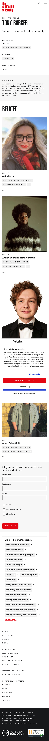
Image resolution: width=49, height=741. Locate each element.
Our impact (7, 657)
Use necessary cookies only (24, 393)
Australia (8, 58)
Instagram (7, 692)
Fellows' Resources (12, 661)
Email (4, 493)
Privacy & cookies (11, 675)
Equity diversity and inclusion (21, 615)
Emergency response (17, 600)
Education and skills (16, 595)
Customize (23, 387)
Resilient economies (13, 266)
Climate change (14, 565)
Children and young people (17, 451)
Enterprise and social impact (20, 605)
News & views (8, 649)
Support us (8, 635)
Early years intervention (18, 585)
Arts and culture (14, 550)
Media (5, 643)
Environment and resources (17, 180)
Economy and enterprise (15, 262)
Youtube (6, 700)
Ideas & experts (10, 653)
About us (6, 631)
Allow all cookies (24, 380)
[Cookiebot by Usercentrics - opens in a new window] (13, 341)
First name (6, 475)
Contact (6, 639)
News (8, 504)
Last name (6, 484)
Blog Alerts (10, 514)
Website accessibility (13, 671)
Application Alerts (13, 509)
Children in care (14, 560)
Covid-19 (10, 575)
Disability (10, 580)
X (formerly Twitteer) (13, 681)
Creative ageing (29, 575)
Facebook (7, 696)
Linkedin (6, 689)
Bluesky (6, 685)
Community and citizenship (16, 47)
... (29, 184)
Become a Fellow (10, 664)
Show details (34, 374)
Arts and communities (17, 545)
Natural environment (14, 184)
